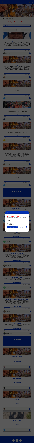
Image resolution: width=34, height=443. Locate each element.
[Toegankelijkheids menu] (33, 0)
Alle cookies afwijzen (17, 229)
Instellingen (22, 227)
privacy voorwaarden (18, 219)
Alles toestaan (12, 227)
